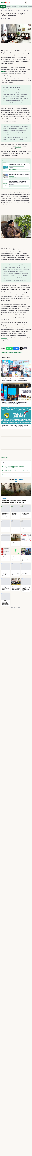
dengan (3, 71)
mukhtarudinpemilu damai (15, 352)
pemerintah (18, 147)
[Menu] (29, 2)
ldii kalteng (8, 8)
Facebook (16, 348)
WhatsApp (9, 348)
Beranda (3, 8)
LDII (5, 2)
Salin (25, 348)
